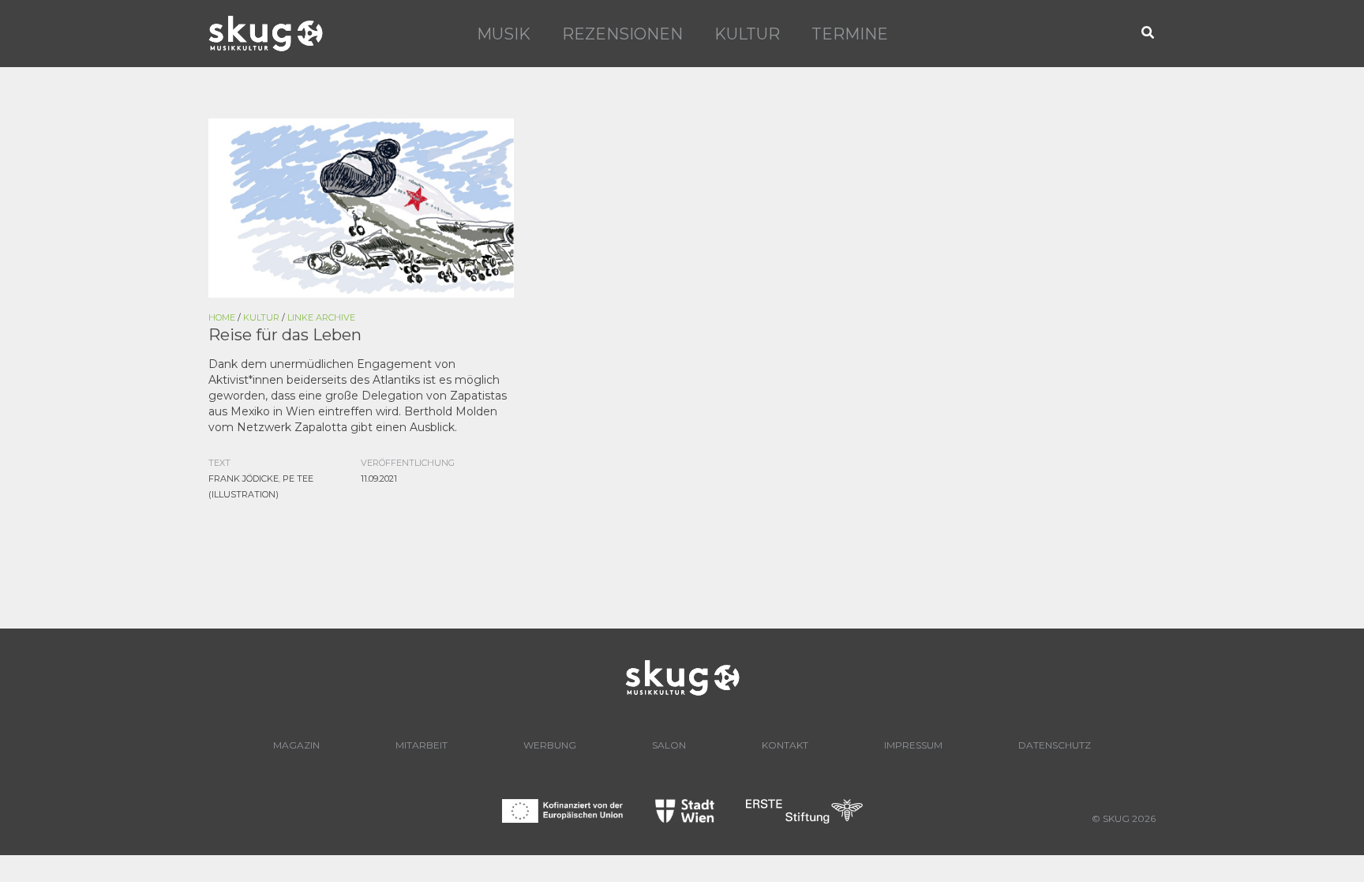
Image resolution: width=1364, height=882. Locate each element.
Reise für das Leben (285, 334)
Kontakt (785, 745)
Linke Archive (321, 317)
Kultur (747, 33)
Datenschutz (1054, 745)
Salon (669, 745)
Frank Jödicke (243, 478)
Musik (503, 33)
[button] (1148, 33)
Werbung (549, 745)
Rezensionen (622, 33)
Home (221, 317)
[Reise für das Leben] (361, 207)
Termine (849, 33)
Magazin (296, 745)
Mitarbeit (421, 745)
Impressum (913, 745)
